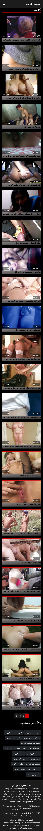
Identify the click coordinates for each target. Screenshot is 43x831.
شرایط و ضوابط (25, 816)
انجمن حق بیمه (27, 820)
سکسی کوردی (33, 3)
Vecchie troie (8, 823)
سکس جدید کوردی (33, 764)
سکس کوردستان (34, 774)
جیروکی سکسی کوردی (13, 732)
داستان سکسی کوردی (32, 738)
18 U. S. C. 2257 (33, 813)
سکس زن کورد (17, 764)
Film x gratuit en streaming (18, 796)
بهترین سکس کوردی (32, 732)
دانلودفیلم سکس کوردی (31, 748)
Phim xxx (31, 825)
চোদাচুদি (38, 825)
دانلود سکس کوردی (14, 738)
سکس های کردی (33, 769)
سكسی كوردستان (33, 753)
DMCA (14, 816)
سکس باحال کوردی (21, 759)
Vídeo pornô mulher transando (27, 823)
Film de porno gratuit (27, 799)
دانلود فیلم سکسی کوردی (30, 743)
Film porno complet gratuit (16, 788)
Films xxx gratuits (18, 791)
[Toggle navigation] (3, 3)
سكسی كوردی (18, 753)
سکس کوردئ (20, 769)
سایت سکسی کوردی (12, 748)
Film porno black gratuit (20, 794)
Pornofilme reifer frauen (17, 825)
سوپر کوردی (35, 759)
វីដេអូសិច (13, 828)
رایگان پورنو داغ (16, 820)
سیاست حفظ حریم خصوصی (15, 813)
